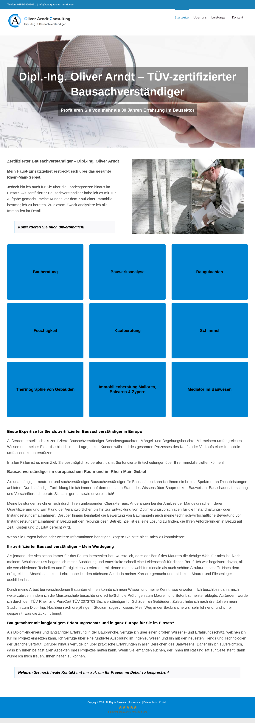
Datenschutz (150, 702)
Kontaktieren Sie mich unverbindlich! (51, 227)
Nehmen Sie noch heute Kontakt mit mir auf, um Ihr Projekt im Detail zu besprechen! (93, 672)
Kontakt (163, 702)
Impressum (135, 702)
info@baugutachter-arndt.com (56, 4)
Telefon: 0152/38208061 (21, 4)
